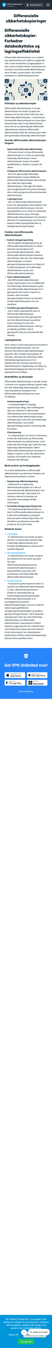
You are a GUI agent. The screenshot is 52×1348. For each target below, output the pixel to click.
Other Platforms (26, 691)
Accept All (26, 1341)
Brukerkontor (36, 5)
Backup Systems (14, 580)
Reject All (13, 1335)
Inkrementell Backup (16, 553)
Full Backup (12, 534)
